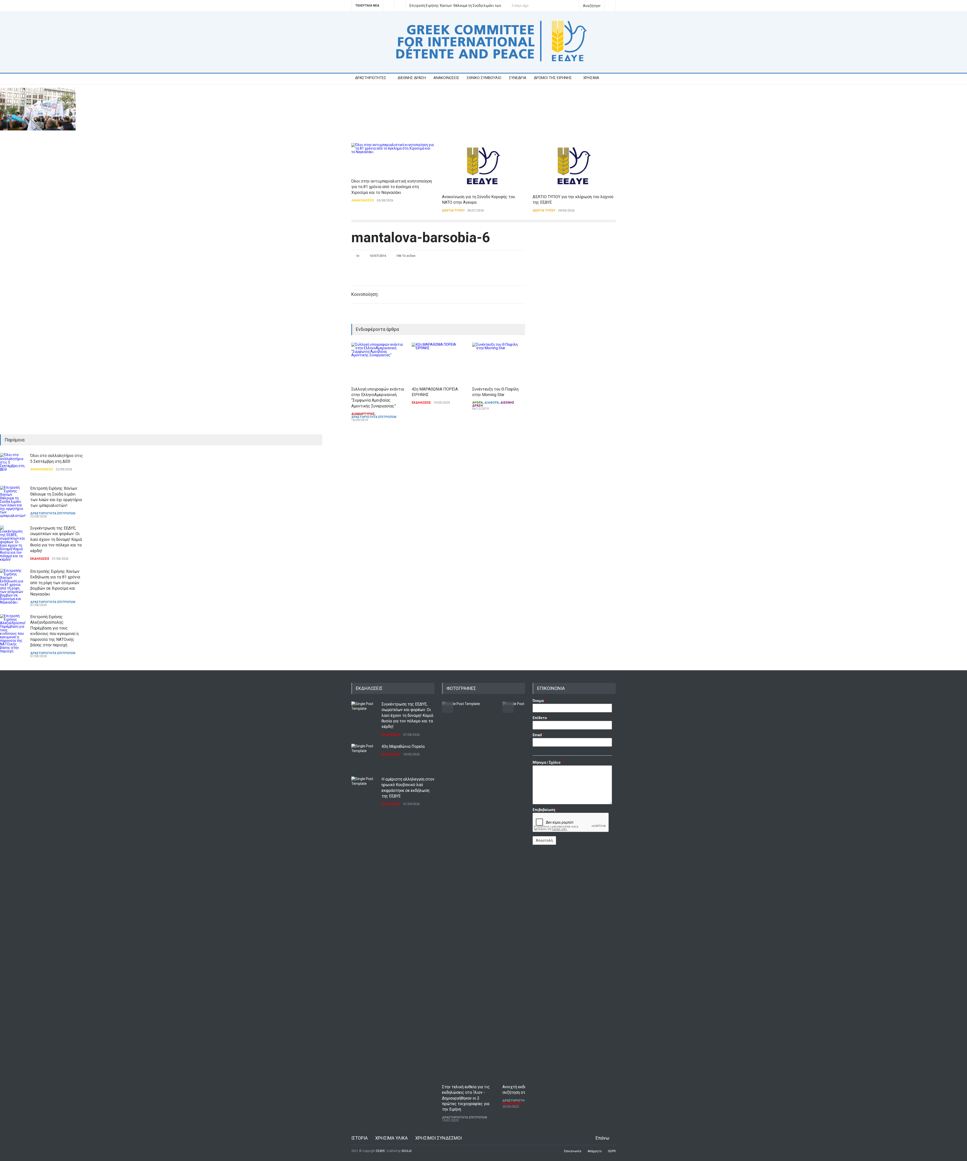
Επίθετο (541, 718)
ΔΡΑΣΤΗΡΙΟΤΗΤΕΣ (370, 78)
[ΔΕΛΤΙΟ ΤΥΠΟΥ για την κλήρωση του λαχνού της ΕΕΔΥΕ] (574, 166)
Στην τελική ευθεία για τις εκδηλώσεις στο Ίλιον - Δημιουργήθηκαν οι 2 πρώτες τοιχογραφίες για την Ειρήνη (466, 1098)
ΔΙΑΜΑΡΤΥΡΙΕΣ (363, 414)
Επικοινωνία (572, 1151)
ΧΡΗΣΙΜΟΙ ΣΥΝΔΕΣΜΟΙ (438, 1138)
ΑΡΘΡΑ (477, 402)
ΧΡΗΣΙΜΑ (591, 78)
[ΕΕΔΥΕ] (483, 61)
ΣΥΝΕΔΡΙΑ (517, 78)
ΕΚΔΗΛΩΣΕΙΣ (421, 402)
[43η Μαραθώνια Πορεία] (363, 756)
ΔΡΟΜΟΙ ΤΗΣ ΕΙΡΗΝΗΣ (553, 78)
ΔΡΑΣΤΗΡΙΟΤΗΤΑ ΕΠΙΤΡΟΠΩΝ (373, 417)
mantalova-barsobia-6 (420, 237)
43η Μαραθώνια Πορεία (403, 746)
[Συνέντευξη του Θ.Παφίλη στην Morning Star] (498, 362)
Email (538, 735)
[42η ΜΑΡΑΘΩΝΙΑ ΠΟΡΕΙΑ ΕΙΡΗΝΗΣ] (438, 362)
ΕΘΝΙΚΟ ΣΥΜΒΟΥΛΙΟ (484, 78)
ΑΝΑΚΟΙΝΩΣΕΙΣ (446, 78)
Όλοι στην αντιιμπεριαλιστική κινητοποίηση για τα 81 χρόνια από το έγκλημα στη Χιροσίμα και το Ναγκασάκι (391, 187)
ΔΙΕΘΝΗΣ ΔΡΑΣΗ (412, 78)
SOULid (406, 1151)
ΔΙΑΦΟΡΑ (491, 402)
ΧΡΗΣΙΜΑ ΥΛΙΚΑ (391, 1138)
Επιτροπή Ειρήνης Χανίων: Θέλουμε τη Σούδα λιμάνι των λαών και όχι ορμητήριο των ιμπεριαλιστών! (455, 6)
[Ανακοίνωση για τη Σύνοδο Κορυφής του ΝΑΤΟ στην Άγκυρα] (483, 166)
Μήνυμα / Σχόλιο (548, 762)
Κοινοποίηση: (364, 294)
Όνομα (539, 700)
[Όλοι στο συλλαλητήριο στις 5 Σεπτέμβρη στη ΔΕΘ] (12, 465)
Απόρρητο (595, 1151)
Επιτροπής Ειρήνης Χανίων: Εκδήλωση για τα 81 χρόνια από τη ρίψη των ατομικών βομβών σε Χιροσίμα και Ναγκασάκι (55, 582)
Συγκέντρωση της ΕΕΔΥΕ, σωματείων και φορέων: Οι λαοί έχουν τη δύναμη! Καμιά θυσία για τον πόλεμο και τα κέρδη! (56, 539)
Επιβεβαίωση (545, 810)
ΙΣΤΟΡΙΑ (359, 1138)
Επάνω (602, 1138)
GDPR (612, 1151)
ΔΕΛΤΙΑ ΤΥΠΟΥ (453, 210)
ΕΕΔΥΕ (380, 1151)
